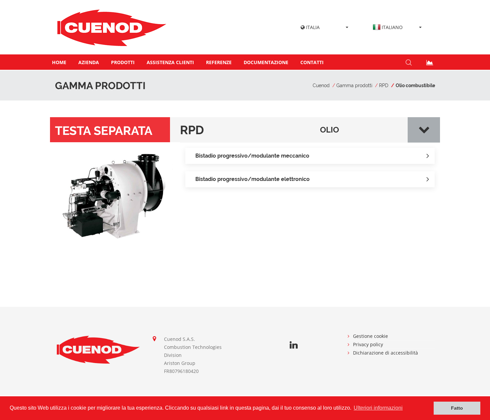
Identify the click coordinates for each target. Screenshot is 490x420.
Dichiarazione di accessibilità (385, 353)
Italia (312, 27)
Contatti (312, 62)
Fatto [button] (457, 408)
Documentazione (266, 62)
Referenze (219, 62)
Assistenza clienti (170, 62)
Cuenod (321, 85)
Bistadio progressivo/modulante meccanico (252, 156)
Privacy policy (368, 344)
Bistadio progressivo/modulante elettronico (252, 179)
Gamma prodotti (354, 85)
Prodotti (123, 62)
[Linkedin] (294, 345)
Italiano (392, 27)
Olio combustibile (415, 85)
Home (59, 62)
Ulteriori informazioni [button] (378, 408)
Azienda (88, 62)
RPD (383, 85)
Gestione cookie (370, 336)
